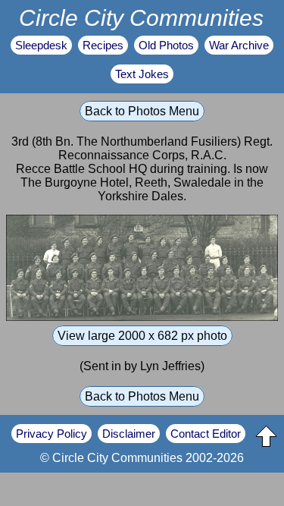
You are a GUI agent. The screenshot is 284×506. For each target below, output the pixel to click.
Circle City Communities (141, 17)
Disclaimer (128, 433)
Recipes (103, 45)
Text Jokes (142, 74)
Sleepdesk (41, 45)
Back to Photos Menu (142, 111)
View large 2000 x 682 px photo (142, 335)
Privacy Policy (51, 433)
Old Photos (166, 45)
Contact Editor (205, 433)
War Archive (239, 45)
